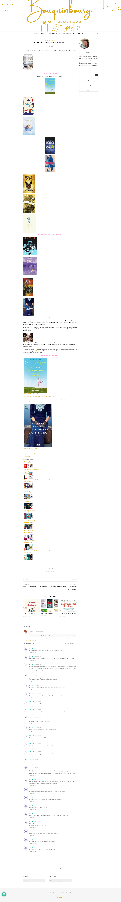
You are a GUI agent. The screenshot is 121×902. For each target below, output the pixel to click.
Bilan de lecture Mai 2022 (48, 613)
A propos (44, 33)
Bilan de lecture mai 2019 (30, 520)
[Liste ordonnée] (38, 635)
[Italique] (32, 635)
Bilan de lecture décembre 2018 (32, 469)
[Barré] (36, 635)
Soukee (26, 579)
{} (47, 635)
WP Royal (72, 892)
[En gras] (30, 635)
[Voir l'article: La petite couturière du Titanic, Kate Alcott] (50, 425)
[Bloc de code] (44, 635)
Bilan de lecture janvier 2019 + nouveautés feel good (37, 479)
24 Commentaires (73, 579)
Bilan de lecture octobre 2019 (31, 561)
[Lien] (46, 635)
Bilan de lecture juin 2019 (30, 530)
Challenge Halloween (63, 351)
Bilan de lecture (27, 576)
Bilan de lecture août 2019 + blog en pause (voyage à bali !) (38, 550)
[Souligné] (34, 635)
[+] (49, 635)
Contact (80, 33)
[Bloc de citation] (42, 635)
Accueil (36, 33)
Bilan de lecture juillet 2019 (30, 540)
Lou (41, 351)
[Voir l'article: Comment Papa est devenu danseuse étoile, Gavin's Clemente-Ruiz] (50, 375)
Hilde (36, 351)
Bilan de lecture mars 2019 (30, 500)
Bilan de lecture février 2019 (31, 490)
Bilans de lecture (54, 33)
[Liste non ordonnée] (40, 635)
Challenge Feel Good (69, 33)
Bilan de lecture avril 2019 (30, 510)
